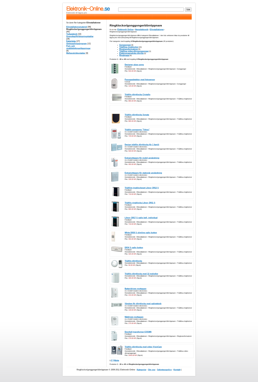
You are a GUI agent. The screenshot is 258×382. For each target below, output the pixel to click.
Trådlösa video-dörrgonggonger (134, 51)
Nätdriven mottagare (134, 317)
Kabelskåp (71, 41)
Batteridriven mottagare (135, 289)
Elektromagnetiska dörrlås (131, 53)
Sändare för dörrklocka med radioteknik (143, 303)
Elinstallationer (157, 29)
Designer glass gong (134, 65)
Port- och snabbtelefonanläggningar (78, 47)
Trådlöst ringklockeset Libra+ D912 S (142, 188)
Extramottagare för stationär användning (143, 173)
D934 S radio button (134, 247)
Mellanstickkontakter (75, 53)
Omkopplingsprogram (76, 43)
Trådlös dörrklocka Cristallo (137, 94)
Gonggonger (125, 45)
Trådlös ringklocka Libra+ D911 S (140, 203)
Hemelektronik (141, 29)
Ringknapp (124, 55)
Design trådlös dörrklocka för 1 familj (142, 144)
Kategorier (141, 370)
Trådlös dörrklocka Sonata (137, 115)
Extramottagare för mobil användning (142, 158)
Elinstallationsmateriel (76, 27)
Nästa (116, 360)
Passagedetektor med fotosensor (140, 79)
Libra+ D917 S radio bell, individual (141, 218)
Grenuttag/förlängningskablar (79, 36)
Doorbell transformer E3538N (138, 332)
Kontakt (177, 370)
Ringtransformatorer (128, 49)
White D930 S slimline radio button (141, 233)
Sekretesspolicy (164, 370)
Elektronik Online (125, 29)
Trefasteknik (71, 34)
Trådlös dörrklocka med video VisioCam (143, 347)
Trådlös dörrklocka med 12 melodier (141, 274)
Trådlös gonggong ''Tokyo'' (137, 130)
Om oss (151, 370)
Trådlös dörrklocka (133, 261)
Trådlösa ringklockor (128, 47)
